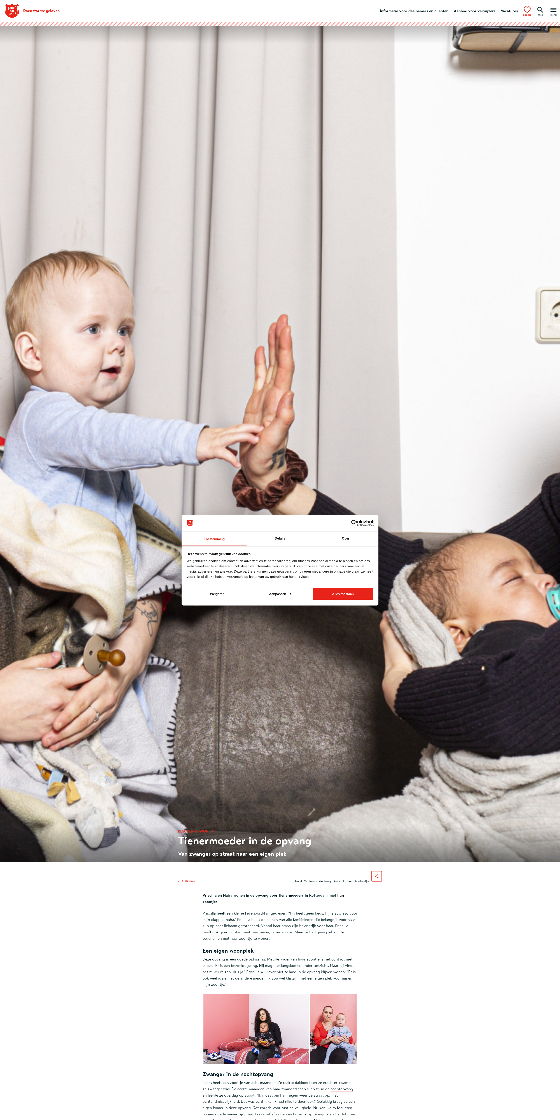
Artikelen (188, 881)
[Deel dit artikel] (376, 876)
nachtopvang (342, 1089)
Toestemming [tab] (214, 539)
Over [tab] (345, 538)
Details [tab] (280, 538)
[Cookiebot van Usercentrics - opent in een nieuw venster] (354, 523)
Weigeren (217, 594)
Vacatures (509, 11)
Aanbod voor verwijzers (474, 11)
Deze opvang (214, 959)
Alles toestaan (343, 594)
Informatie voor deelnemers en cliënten (414, 11)
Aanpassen (277, 594)
